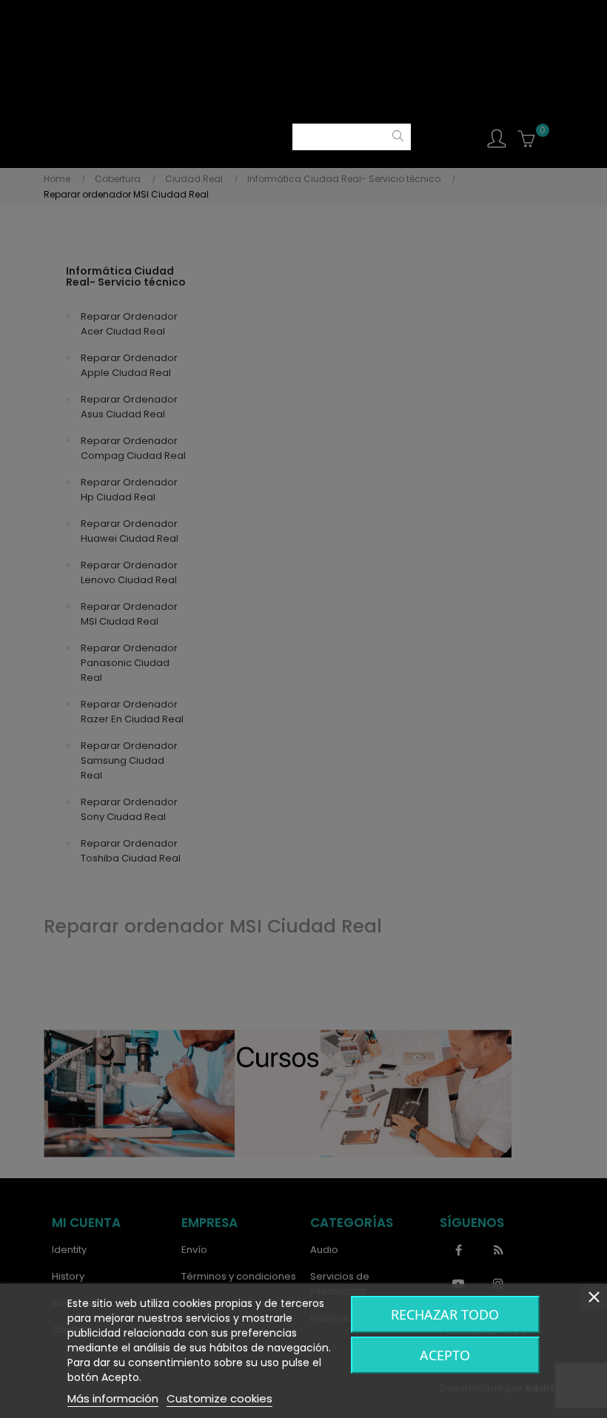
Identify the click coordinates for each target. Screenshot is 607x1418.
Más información (112, 1398)
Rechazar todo (445, 1314)
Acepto (445, 1355)
